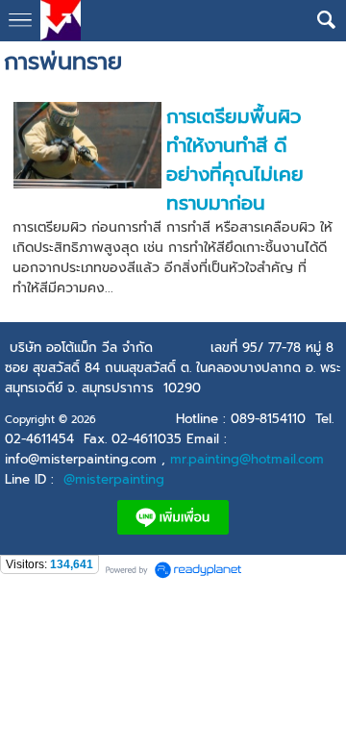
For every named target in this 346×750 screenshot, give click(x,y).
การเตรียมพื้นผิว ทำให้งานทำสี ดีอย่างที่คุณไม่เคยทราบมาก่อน (235, 159)
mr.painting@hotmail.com (247, 459)
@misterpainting (113, 479)
